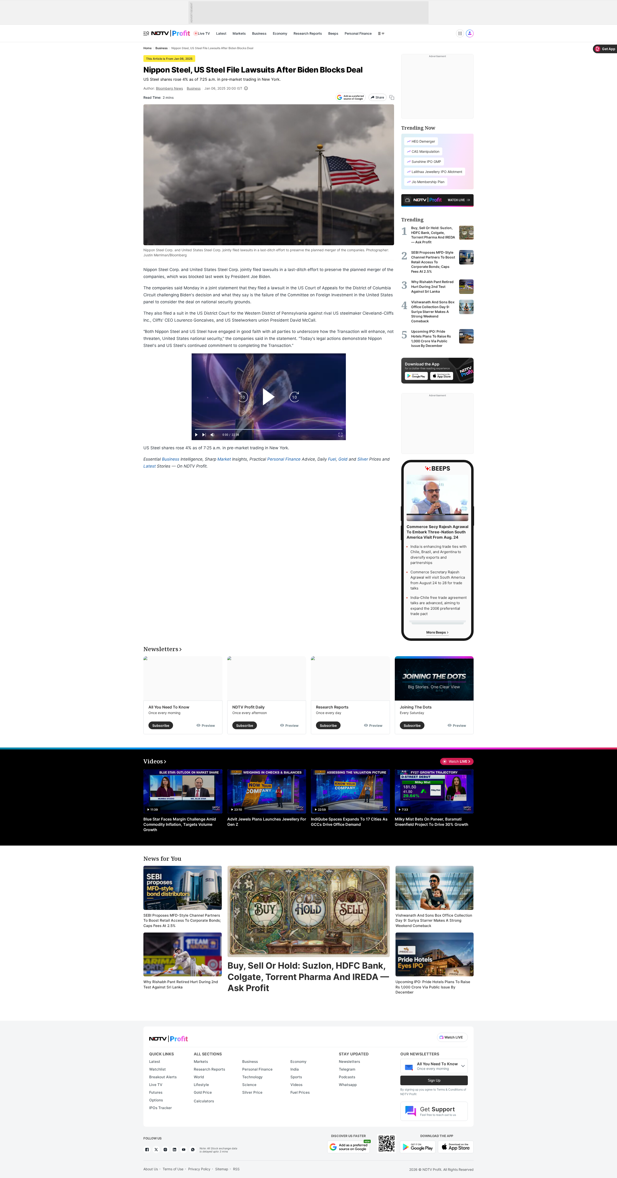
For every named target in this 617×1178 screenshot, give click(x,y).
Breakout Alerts (163, 1077)
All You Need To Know (168, 707)
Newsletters (349, 1061)
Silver (362, 459)
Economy (280, 33)
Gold (343, 459)
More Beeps (436, 632)
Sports (296, 1077)
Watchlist (157, 1069)
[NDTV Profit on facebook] (147, 1149)
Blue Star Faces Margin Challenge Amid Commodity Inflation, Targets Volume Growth (179, 824)
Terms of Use (173, 1169)
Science (249, 1084)
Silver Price (252, 1092)
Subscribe (160, 725)
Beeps (333, 33)
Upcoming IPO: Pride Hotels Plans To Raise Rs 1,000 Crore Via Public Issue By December (433, 986)
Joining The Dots (416, 707)
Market (224, 459)
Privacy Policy (199, 1169)
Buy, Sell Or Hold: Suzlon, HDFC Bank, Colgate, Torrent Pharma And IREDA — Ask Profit (308, 976)
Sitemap (221, 1169)
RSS (236, 1169)
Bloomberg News (169, 88)
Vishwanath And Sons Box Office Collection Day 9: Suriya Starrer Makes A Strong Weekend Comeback (434, 920)
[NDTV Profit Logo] (168, 1037)
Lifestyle (201, 1084)
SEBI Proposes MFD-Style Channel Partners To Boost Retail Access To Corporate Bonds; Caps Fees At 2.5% (182, 920)
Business (259, 33)
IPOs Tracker (160, 1107)
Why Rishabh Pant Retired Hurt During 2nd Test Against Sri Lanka (180, 984)
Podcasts (347, 1077)
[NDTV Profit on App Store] (456, 1147)
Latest (221, 33)
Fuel (332, 459)
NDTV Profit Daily (248, 707)
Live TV (204, 33)
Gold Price (203, 1092)
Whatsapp (348, 1084)
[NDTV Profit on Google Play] (418, 1147)
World (199, 1077)
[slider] (268, 429)
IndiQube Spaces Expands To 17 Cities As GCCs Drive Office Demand (349, 822)
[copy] (391, 97)
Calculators (204, 1101)
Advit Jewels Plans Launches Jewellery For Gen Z (266, 822)
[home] (170, 31)
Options (156, 1100)
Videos (296, 1084)
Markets (239, 33)
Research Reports (308, 33)
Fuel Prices (300, 1092)
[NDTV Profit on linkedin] (174, 1149)
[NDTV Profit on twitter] (156, 1149)
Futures (155, 1092)
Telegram (347, 1069)
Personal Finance (358, 33)
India (294, 1069)
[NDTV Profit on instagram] (165, 1149)
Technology (252, 1077)
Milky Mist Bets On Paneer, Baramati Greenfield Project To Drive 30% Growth (431, 822)
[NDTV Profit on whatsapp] (192, 1149)
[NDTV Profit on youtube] (183, 1149)
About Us (150, 1169)
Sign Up (434, 1080)
